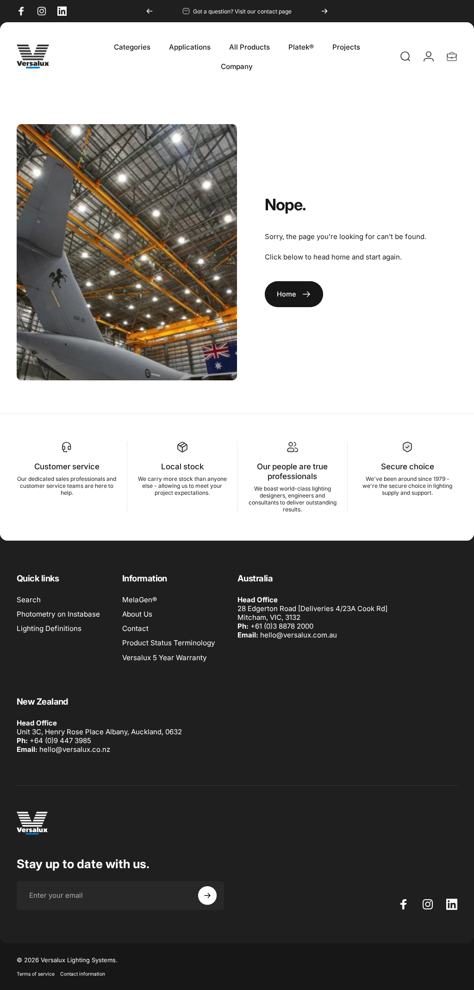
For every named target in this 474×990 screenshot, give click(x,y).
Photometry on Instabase (58, 614)
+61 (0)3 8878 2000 (281, 626)
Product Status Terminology (168, 642)
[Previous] (149, 11)
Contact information (82, 974)
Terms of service (36, 974)
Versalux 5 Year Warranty (164, 657)
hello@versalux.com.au (298, 635)
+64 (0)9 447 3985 (60, 740)
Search (29, 599)
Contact (135, 628)
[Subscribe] (207, 895)
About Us (137, 614)
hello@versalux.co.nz (74, 749)
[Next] (324, 11)
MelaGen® (139, 599)
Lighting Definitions (49, 628)
